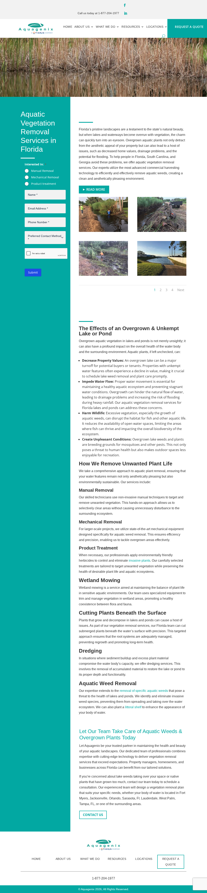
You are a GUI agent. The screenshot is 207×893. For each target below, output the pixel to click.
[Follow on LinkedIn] (125, 13)
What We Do (105, 26)
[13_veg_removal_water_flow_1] (103, 274)
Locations (155, 26)
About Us (82, 26)
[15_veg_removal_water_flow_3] (103, 230)
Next (180, 290)
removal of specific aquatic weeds (144, 690)
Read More (95, 189)
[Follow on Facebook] (124, 5)
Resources (130, 26)
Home (67, 26)
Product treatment (43, 184)
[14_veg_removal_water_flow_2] (161, 230)
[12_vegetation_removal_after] (161, 274)
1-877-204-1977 (108, 13)
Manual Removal (42, 171)
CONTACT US (93, 815)
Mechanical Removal (45, 177)
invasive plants (139, 560)
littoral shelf (133, 707)
